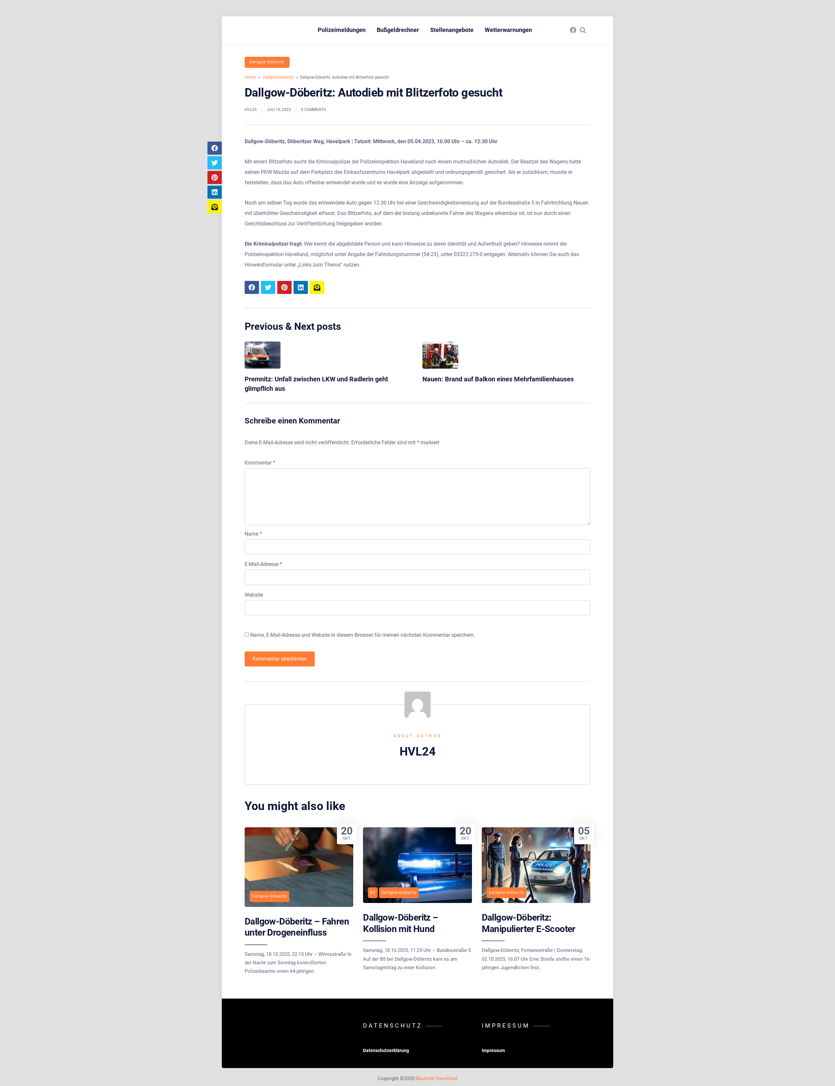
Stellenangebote (452, 29)
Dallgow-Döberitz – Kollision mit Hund (400, 923)
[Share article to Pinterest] (214, 177)
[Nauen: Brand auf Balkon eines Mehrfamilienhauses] (440, 367)
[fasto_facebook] (573, 30)
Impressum (493, 1050)
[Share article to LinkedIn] (214, 192)
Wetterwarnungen (508, 29)
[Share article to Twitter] (214, 162)
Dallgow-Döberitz (267, 62)
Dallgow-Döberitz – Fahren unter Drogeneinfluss (297, 927)
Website (254, 595)
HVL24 (251, 109)
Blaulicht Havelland (436, 1078)
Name (253, 534)
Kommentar (260, 463)
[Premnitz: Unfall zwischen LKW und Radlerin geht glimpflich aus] (263, 367)
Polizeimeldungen (342, 29)
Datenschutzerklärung (386, 1050)
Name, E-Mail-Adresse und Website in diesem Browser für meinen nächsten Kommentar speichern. (362, 635)
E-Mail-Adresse (263, 564)
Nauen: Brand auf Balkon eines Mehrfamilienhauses (498, 379)
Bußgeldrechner (398, 29)
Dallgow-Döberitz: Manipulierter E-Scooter (528, 923)
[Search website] (583, 30)
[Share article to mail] (214, 206)
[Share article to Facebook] (214, 148)
